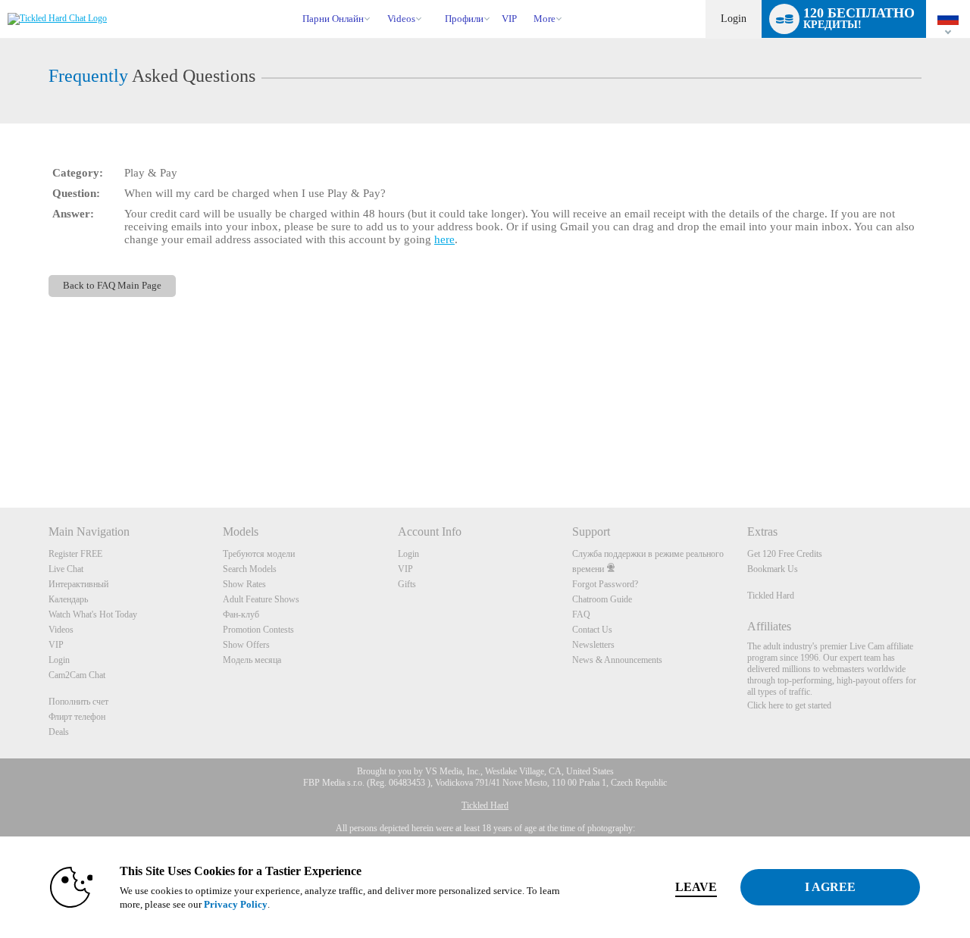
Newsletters (593, 644)
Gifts (407, 584)
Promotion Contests (258, 629)
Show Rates (244, 584)
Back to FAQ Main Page (112, 285)
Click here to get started (789, 705)
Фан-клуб (241, 614)
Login (733, 18)
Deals (58, 732)
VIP (509, 18)
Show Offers (246, 644)
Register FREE (75, 554)
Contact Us (592, 629)
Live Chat (65, 569)
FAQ (581, 614)
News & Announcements (617, 660)
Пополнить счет (78, 701)
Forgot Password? (605, 584)
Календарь (68, 599)
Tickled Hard (770, 595)
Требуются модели (259, 554)
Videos (401, 18)
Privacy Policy (236, 904)
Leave (696, 886)
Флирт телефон (76, 716)
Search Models (250, 569)
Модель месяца (252, 660)
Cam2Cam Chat (76, 675)
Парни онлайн (333, 18)
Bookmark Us (772, 569)
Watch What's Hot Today (92, 614)
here (444, 239)
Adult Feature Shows (261, 599)
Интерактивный (78, 584)
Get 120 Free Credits (784, 554)
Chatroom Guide (602, 599)
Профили (464, 18)
